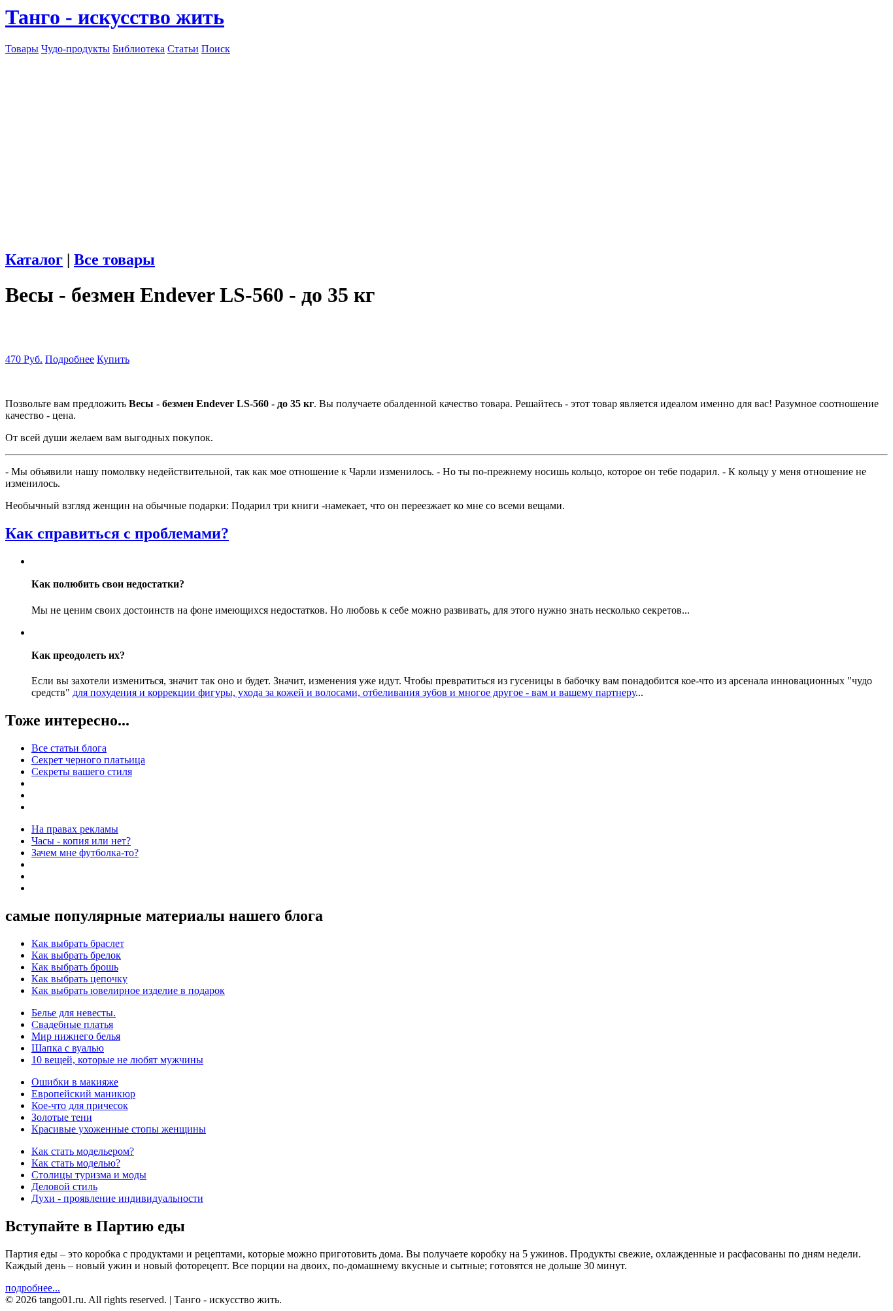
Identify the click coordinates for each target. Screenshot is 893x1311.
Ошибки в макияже (74, 1081)
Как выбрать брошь (74, 966)
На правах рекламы (74, 829)
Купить (113, 359)
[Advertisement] (446, 146)
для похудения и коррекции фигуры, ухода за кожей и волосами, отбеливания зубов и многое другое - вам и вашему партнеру (354, 692)
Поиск (215, 48)
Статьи (183, 48)
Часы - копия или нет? (81, 840)
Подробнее (69, 359)
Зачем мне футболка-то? (85, 852)
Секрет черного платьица (88, 759)
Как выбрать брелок (76, 955)
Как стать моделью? (75, 1163)
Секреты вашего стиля (81, 771)
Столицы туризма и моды (88, 1174)
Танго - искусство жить (114, 17)
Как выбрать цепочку (79, 978)
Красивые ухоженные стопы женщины (118, 1129)
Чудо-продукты (75, 48)
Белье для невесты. (73, 1012)
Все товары (114, 259)
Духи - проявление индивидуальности (117, 1198)
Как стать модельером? (82, 1151)
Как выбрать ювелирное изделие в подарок (128, 990)
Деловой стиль (64, 1186)
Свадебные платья (72, 1024)
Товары (22, 48)
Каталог (34, 259)
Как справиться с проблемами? (117, 533)
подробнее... (32, 1287)
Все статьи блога (69, 748)
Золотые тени (61, 1117)
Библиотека (138, 48)
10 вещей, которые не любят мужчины (117, 1059)
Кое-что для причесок (79, 1105)
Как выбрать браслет (77, 943)
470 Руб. (23, 359)
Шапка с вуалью (67, 1048)
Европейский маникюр (83, 1093)
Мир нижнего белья (75, 1036)
